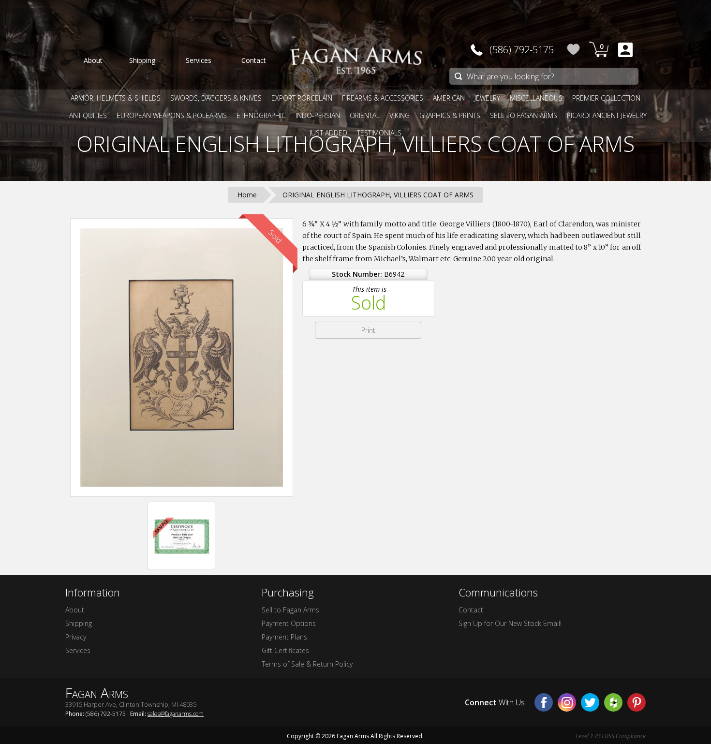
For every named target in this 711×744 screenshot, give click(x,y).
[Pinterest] (636, 702)
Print (368, 330)
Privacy (75, 636)
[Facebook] (543, 702)
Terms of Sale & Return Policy (307, 664)
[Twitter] (590, 702)
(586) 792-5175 (521, 49)
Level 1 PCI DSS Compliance (611, 736)
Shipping (78, 623)
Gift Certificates (285, 650)
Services (77, 650)
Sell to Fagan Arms (290, 609)
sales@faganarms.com (176, 714)
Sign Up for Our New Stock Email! (510, 623)
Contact (471, 609)
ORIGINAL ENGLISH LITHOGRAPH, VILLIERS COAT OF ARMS (355, 143)
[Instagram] (567, 702)
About (74, 609)
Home (247, 194)
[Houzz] (613, 702)
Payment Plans (284, 636)
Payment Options (289, 623)
